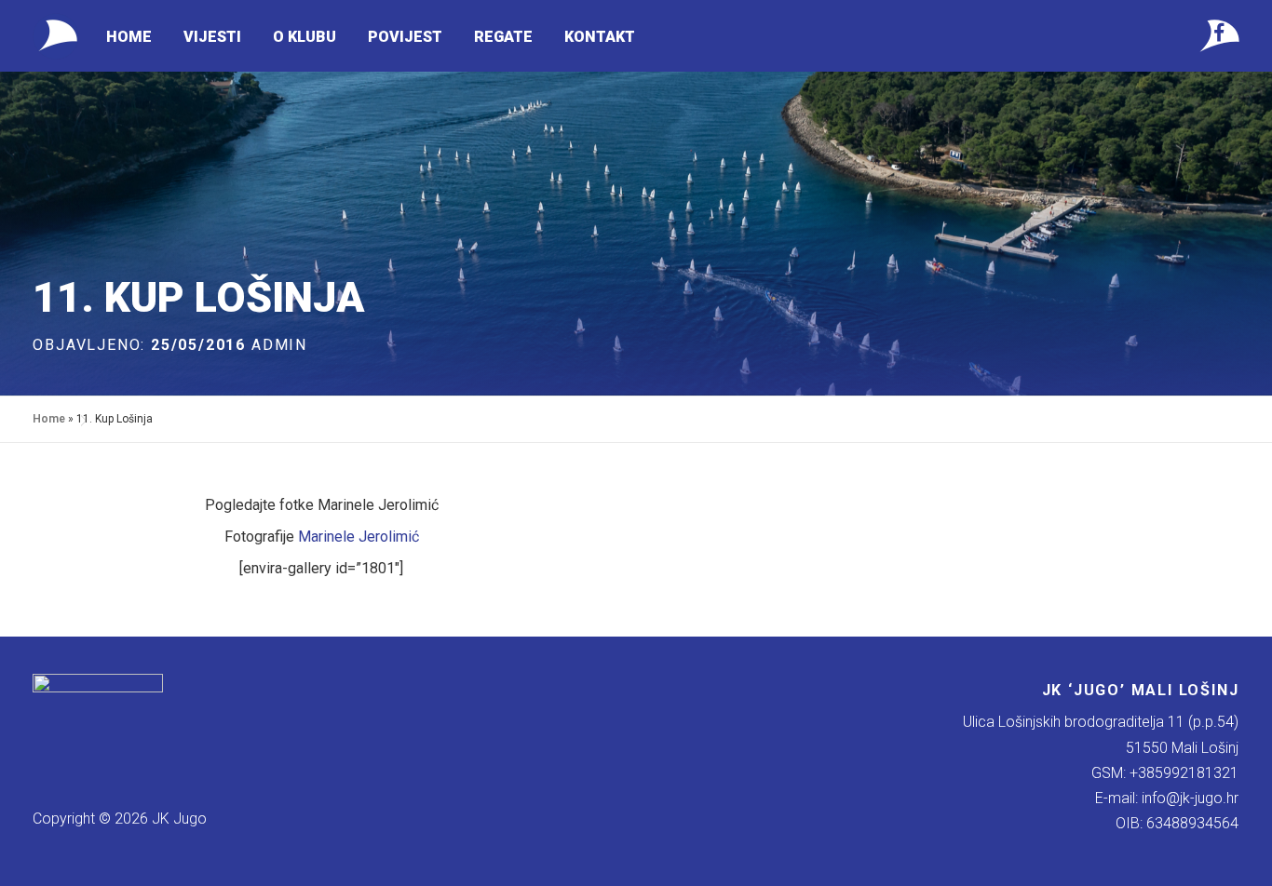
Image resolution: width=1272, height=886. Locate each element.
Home (129, 37)
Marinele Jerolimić (358, 536)
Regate (503, 37)
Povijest (405, 37)
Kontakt (599, 37)
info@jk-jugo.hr (1190, 798)
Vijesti (212, 37)
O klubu (304, 37)
